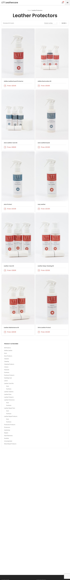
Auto (5, 353)
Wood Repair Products (10, 443)
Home (29, 10)
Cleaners (6, 358)
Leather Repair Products (10, 416)
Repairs (6, 432)
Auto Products (8, 356)
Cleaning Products (9, 364)
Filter (64, 23)
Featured (6, 369)
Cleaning (6, 361)
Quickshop (7, 430)
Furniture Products (9, 375)
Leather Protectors (9, 400)
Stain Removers (8, 435)
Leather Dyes (7, 394)
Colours (6, 367)
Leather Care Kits (9, 383)
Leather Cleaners (8, 391)
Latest (6, 380)
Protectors (7, 427)
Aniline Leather (8, 350)
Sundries (6, 438)
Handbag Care (8, 378)
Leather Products (9, 397)
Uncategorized (8, 441)
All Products (7, 347)
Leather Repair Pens (9, 408)
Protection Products (9, 424)
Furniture (6, 372)
